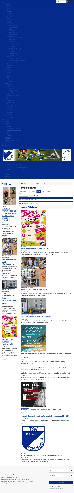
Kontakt (3, 475)
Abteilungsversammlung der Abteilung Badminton (41, 455)
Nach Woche (32, 191)
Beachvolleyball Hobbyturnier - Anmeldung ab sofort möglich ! (46, 354)
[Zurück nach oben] (71, 490)
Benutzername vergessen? (56, 488)
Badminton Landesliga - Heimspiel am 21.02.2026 (41, 410)
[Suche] (21, 193)
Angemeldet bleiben (56, 479)
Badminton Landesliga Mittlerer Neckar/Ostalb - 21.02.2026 (45, 373)
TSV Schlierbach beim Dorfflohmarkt (9, 297)
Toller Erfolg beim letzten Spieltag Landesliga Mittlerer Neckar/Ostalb (43, 362)
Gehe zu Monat (46, 191)
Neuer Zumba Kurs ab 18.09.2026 (8, 341)
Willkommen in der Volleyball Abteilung (31, 351)
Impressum (9, 475)
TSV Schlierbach (10, 477)
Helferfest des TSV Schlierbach (34, 289)
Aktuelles (23, 246)
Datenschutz (17, 475)
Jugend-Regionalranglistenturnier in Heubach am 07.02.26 (45, 416)
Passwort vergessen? (55, 486)
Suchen (71, 2)
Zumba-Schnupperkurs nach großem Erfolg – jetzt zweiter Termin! (9, 214)
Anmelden (61, 482)
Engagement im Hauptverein (28, 287)
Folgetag (21, 201)
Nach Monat (23, 191)
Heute (38, 191)
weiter (4, 237)
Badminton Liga (25, 408)
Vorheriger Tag (23, 198)
